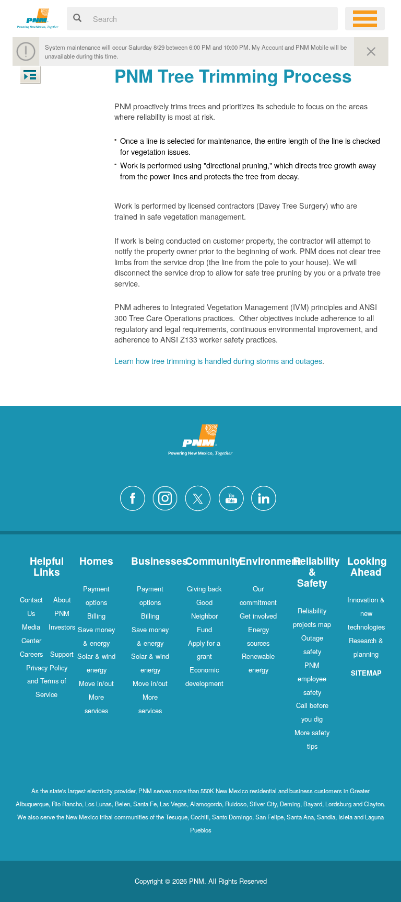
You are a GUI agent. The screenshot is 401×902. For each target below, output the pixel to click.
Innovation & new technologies (366, 613)
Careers (31, 654)
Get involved (258, 616)
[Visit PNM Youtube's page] (234, 497)
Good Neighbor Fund (204, 615)
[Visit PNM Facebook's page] (135, 497)
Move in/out (96, 683)
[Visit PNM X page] (201, 497)
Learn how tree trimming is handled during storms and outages (218, 360)
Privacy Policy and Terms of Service (46, 681)
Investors (62, 627)
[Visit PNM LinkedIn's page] (266, 497)
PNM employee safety (312, 678)
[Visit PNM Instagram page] (167, 497)
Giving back (204, 588)
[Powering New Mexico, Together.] (38, 17)
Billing (96, 616)
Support (62, 654)
